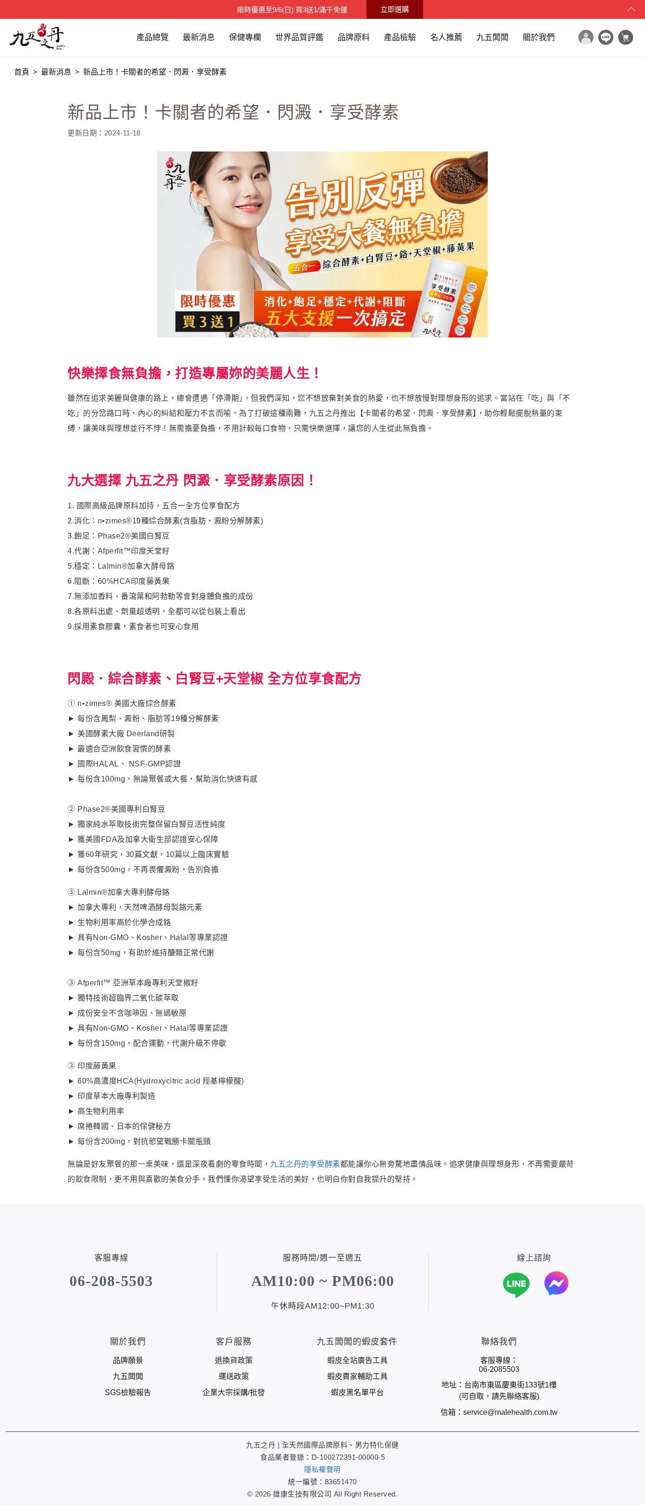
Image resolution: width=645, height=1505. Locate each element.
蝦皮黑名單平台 (357, 1392)
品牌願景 (128, 1360)
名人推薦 (446, 37)
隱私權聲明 (322, 1469)
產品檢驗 (400, 37)
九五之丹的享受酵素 (305, 1164)
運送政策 (234, 1376)
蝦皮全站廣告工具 (357, 1360)
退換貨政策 (234, 1360)
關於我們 (539, 37)
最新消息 (199, 37)
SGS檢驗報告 (128, 1392)
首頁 (21, 72)
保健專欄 (245, 37)
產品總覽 (152, 37)
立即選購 (395, 9)
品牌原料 (354, 37)
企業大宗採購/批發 (234, 1392)
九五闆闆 (492, 37)
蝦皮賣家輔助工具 (357, 1376)
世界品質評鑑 (299, 37)
